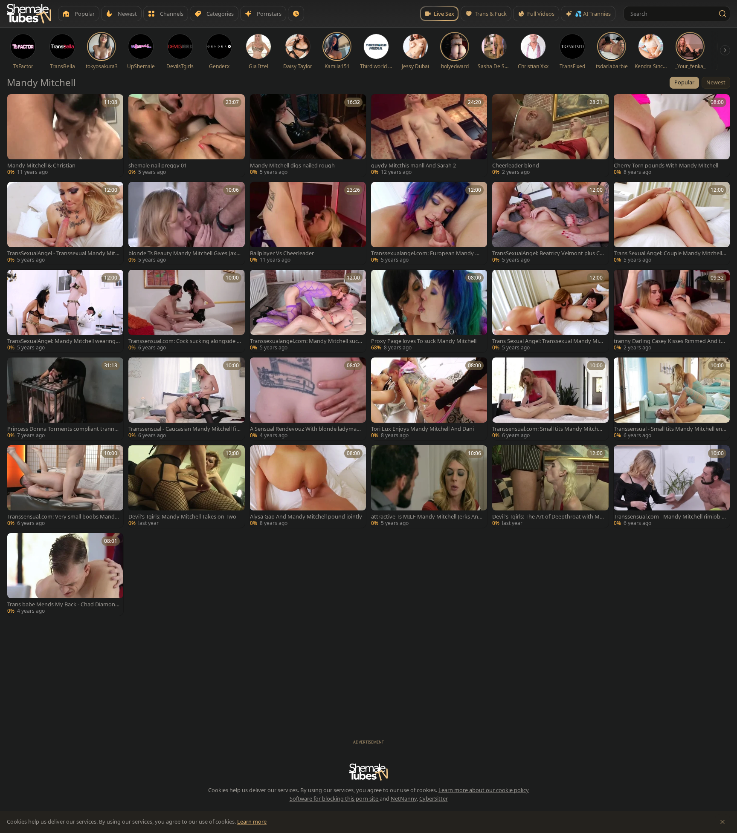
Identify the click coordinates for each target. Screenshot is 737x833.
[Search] (722, 13)
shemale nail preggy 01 (157, 165)
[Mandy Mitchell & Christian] (65, 135)
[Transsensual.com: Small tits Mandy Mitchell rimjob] (550, 398)
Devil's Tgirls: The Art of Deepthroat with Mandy (547, 516)
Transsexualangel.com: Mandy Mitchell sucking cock (306, 341)
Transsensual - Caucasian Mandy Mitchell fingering (184, 429)
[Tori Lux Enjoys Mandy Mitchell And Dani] (429, 398)
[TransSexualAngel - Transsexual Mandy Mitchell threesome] (65, 223)
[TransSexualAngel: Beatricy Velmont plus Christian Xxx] (550, 223)
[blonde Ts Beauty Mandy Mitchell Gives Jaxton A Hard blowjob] (186, 223)
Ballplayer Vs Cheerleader (282, 253)
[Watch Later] (296, 13)
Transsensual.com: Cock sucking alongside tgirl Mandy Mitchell (183, 341)
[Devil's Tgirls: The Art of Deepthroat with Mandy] (550, 486)
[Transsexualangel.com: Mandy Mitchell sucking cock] (308, 311)
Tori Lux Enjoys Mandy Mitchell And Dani (422, 429)
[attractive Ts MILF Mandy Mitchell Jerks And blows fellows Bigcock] (429, 486)
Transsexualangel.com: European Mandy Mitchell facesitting (427, 253)
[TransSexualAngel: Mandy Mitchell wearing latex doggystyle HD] (65, 311)
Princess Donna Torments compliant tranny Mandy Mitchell (62, 429)
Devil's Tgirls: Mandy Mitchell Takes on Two (182, 516)
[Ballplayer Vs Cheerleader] (308, 223)
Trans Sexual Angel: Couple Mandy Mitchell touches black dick (669, 253)
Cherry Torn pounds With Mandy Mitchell (666, 165)
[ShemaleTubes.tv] (29, 13)
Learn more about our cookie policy (483, 790)
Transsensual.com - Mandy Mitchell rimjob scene (669, 516)
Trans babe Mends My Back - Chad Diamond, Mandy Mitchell (63, 604)
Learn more (252, 821)
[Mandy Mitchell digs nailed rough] (308, 135)
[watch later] (17, 104)
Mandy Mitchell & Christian (41, 165)
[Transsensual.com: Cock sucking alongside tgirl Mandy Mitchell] (186, 311)
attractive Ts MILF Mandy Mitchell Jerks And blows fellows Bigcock (426, 516)
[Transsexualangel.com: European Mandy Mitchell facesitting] (429, 223)
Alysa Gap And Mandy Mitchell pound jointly (306, 516)
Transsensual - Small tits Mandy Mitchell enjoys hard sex (668, 429)
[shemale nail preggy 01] (186, 135)
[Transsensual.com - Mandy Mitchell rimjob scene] (672, 486)
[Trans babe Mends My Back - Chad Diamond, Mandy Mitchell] (65, 574)
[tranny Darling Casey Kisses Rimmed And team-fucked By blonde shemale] (672, 311)
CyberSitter (433, 798)
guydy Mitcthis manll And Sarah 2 (413, 165)
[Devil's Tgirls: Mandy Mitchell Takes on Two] (186, 486)
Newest (715, 82)
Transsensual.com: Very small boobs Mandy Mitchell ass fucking (62, 516)
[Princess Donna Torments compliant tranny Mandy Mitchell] (65, 398)
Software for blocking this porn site (335, 798)
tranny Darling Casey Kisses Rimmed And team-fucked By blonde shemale (669, 341)
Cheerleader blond (515, 165)
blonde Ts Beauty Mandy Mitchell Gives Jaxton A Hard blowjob (183, 253)
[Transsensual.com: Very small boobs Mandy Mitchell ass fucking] (65, 486)
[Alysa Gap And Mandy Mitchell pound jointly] (308, 486)
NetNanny (404, 798)
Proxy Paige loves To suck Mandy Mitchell (423, 341)
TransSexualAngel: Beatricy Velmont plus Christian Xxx (547, 253)
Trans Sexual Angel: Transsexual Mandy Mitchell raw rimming (548, 341)
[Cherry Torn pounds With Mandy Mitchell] (672, 135)
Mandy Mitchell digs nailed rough (292, 165)
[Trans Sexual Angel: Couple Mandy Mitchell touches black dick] (672, 223)
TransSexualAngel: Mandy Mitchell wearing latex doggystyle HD (62, 341)
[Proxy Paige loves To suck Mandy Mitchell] (429, 311)
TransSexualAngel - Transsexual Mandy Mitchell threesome (62, 253)
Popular (684, 82)
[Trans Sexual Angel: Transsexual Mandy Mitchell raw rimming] (550, 311)
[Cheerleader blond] (550, 135)
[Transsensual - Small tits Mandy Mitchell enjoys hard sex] (672, 398)
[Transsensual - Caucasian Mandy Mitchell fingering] (186, 398)
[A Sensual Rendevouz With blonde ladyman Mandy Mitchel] (308, 398)
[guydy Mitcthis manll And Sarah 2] (429, 135)
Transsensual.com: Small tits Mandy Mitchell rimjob (548, 429)
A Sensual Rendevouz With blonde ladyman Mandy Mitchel (305, 429)
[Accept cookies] (722, 822)
